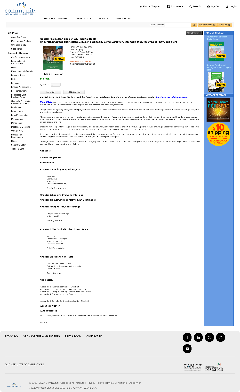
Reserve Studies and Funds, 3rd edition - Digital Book (219, 67)
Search (197, 6)
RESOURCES (123, 18)
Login (233, 6)
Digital (14, 67)
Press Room (73, 336)
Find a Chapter (151, 6)
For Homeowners (19, 91)
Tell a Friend (193, 33)
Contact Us (94, 336)
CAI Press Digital (18, 45)
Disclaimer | (135, 382)
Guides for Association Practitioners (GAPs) (21, 102)
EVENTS (103, 18)
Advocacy (11, 336)
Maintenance (17, 119)
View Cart (223, 25)
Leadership (16, 107)
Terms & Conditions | (117, 382)
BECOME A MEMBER (56, 18)
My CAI (215, 6)
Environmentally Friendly (22, 71)
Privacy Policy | (96, 382)
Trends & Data (17, 149)
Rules (13, 141)
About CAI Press (18, 37)
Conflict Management (20, 57)
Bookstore (177, 6)
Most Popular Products (21, 41)
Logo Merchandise (19, 115)
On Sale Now (17, 131)
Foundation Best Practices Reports (19, 96)
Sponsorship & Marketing (41, 336)
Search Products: (157, 25)
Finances (15, 83)
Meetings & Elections (20, 127)
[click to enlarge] (53, 74)
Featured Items (17, 75)
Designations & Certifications (18, 62)
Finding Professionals (21, 87)
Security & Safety (18, 145)
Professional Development (17, 136)
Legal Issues (17, 111)
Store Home (16, 49)
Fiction (14, 79)
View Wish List (206, 25)
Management (17, 123)
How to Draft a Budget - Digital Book (217, 38)
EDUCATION (83, 18)
